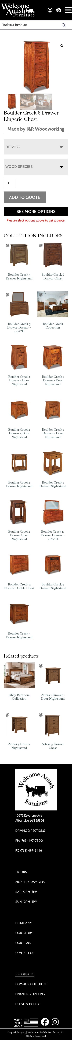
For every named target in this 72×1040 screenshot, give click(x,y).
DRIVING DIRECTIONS (30, 831)
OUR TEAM (23, 943)
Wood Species (19, 166)
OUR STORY (24, 933)
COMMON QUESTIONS (31, 984)
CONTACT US (24, 953)
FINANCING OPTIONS (30, 994)
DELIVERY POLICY (27, 1004)
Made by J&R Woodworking (36, 129)
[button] (62, 46)
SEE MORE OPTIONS (36, 211)
